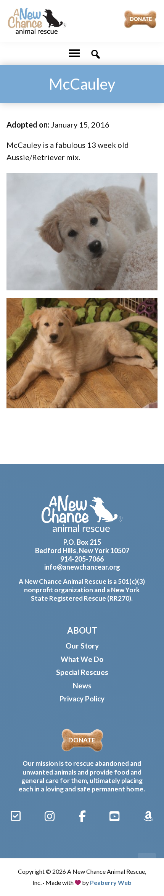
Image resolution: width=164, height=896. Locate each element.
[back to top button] (147, 862)
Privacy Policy (82, 698)
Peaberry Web (111, 882)
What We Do (82, 659)
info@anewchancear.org (82, 567)
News (82, 685)
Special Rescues (82, 672)
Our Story (82, 645)
